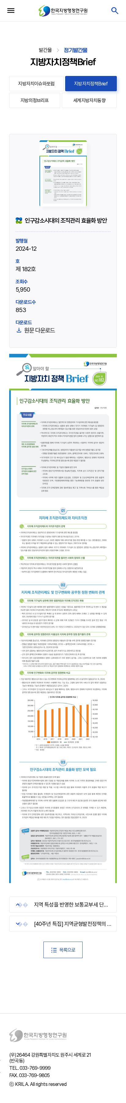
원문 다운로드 (39, 330)
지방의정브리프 (34, 100)
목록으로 (67, 950)
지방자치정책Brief (91, 84)
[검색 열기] (114, 10)
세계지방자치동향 (89, 100)
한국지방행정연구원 (63, 10)
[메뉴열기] (10, 10)
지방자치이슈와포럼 (36, 84)
